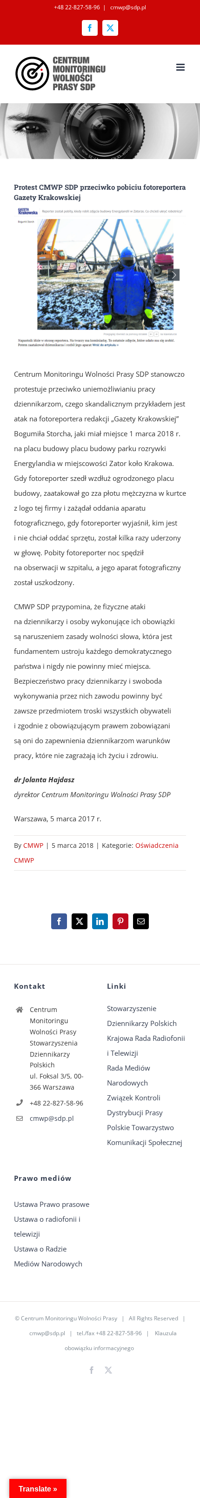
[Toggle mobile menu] (181, 67)
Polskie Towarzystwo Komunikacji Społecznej (144, 1135)
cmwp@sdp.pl (127, 7)
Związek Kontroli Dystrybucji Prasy (135, 1105)
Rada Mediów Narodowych (128, 1075)
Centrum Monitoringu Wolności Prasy (69, 1318)
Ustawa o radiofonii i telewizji (47, 1226)
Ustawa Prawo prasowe (51, 1204)
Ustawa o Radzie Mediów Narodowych (48, 1256)
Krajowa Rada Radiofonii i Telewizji (146, 1045)
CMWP (33, 845)
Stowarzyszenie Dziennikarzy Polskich (142, 1016)
